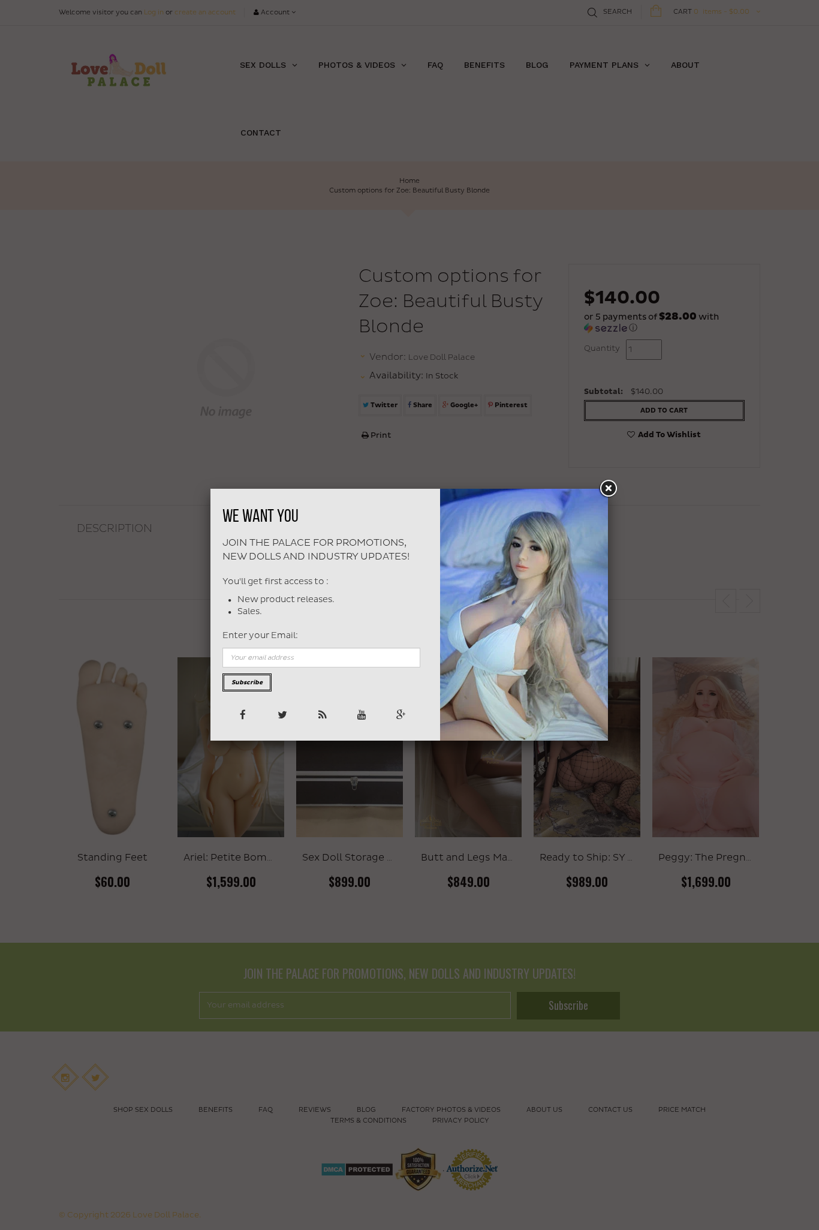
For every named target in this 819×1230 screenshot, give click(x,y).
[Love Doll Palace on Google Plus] (400, 714)
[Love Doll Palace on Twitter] (281, 714)
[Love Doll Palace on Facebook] (242, 714)
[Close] (608, 489)
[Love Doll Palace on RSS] (321, 714)
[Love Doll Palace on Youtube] (360, 714)
